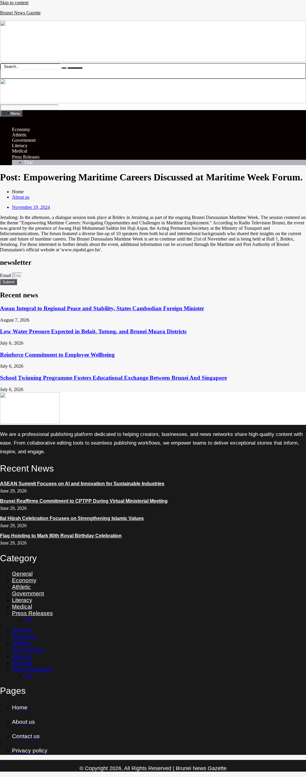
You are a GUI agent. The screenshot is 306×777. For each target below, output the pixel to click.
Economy (21, 129)
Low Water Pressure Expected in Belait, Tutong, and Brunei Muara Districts (93, 331)
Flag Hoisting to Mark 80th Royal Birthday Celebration (61, 535)
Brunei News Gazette (20, 12)
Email (6, 275)
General (19, 124)
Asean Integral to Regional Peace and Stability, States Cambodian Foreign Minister (102, 308)
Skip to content (14, 2)
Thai (28, 162)
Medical (19, 150)
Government (24, 140)
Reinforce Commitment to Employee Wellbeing (57, 355)
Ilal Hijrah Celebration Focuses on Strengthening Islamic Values (72, 518)
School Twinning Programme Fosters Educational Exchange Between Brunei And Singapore (113, 378)
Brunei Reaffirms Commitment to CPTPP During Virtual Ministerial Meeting (84, 501)
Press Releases (25, 156)
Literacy (19, 145)
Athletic (19, 134)
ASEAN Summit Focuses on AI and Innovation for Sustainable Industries (82, 483)
